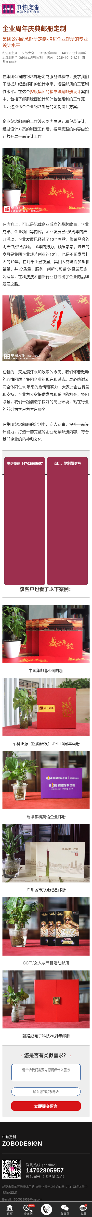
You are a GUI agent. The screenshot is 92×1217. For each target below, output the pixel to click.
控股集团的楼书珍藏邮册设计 (55, 91)
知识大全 (28, 53)
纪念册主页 (9, 53)
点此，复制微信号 (67, 463)
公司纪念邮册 (48, 53)
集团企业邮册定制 (31, 57)
